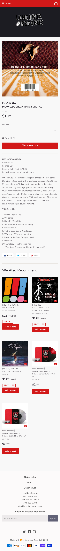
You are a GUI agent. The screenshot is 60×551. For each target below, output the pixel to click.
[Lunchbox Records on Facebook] (29, 532)
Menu (8, 3)
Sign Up (53, 518)
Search (30, 482)
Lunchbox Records (33, 540)
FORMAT (6, 124)
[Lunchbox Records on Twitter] (24, 532)
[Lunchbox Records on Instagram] (34, 532)
